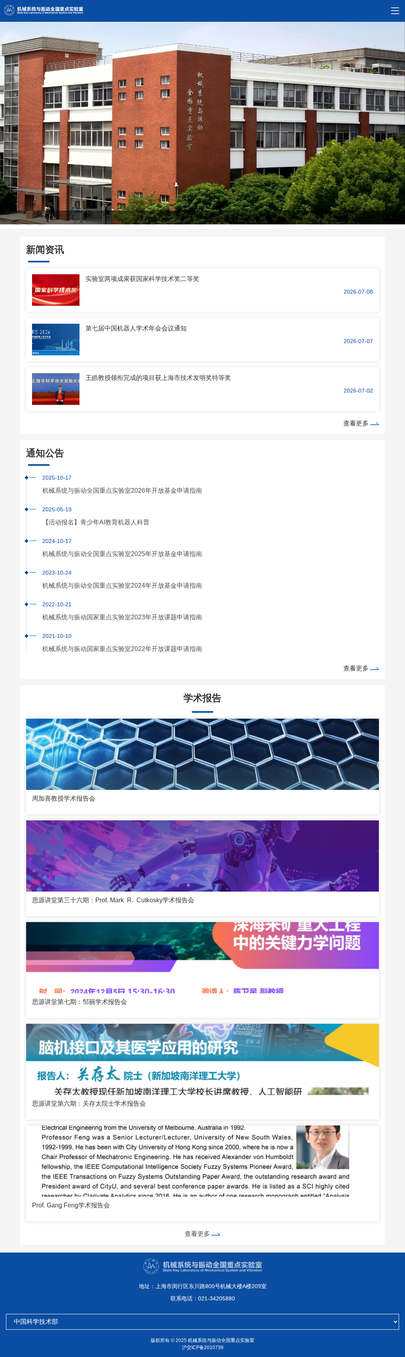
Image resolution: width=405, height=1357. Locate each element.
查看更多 (356, 423)
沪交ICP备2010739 (202, 1347)
